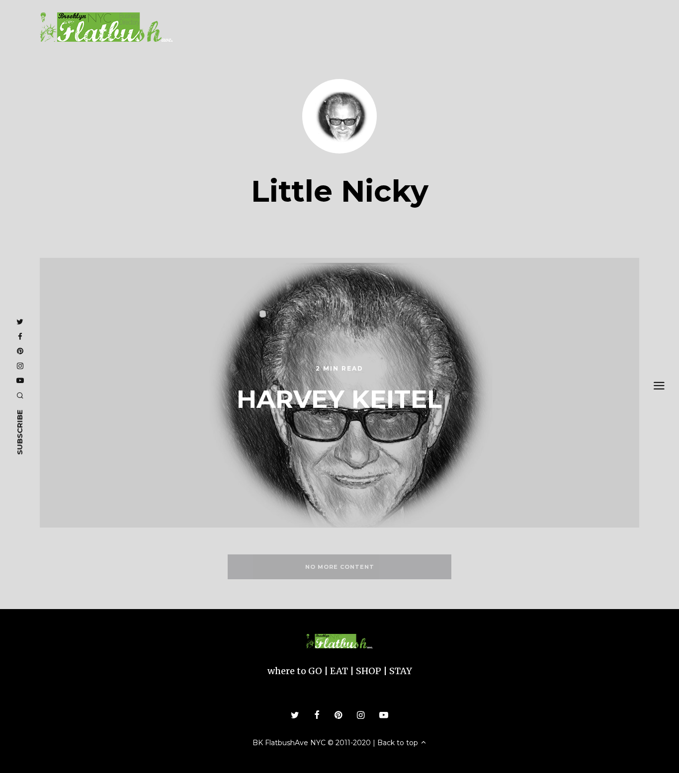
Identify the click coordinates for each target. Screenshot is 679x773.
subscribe (19, 432)
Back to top (398, 742)
